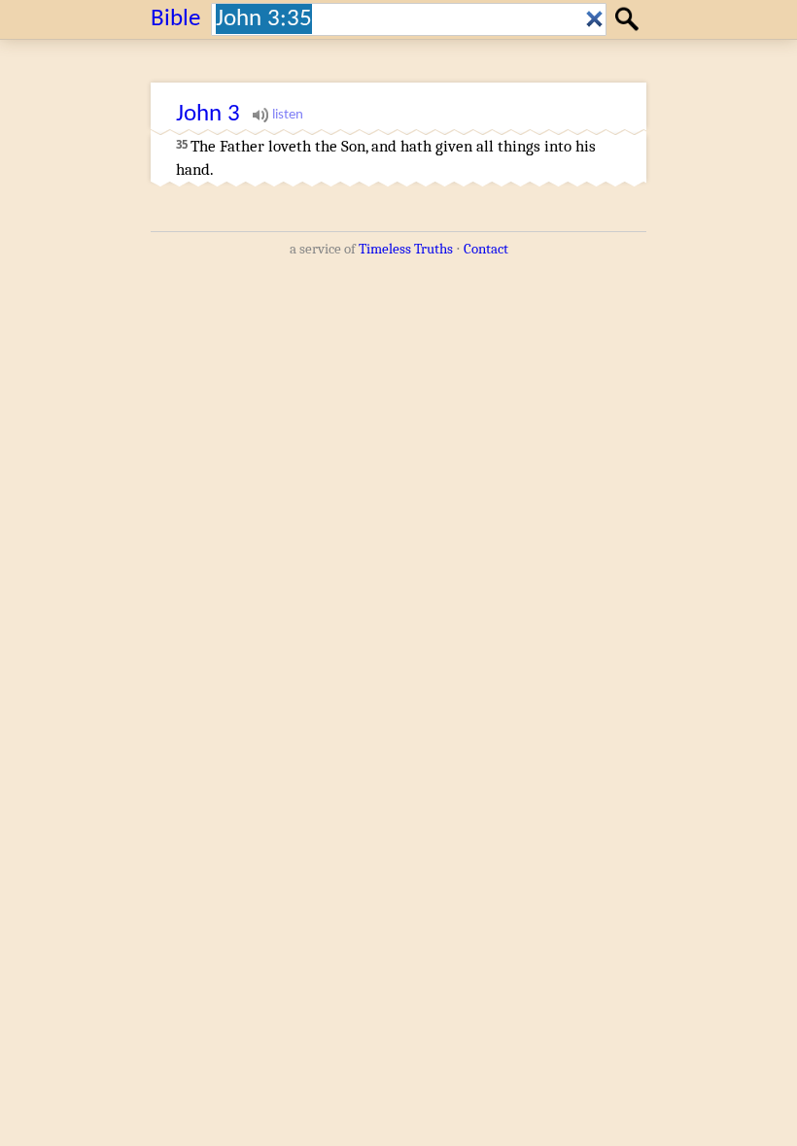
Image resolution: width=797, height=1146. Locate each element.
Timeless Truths (406, 248)
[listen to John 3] (278, 114)
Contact (486, 248)
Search (629, 19)
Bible (175, 19)
